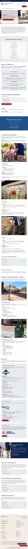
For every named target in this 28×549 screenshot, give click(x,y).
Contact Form (3, 522)
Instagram (18, 533)
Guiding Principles (4, 487)
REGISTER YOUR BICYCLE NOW (14, 127)
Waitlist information (4, 259)
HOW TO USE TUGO (5, 420)
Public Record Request (4, 533)
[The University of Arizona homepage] (6, 1)
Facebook (18, 532)
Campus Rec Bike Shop (10, 316)
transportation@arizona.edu (4, 523)
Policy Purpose (4, 485)
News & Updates (3, 537)
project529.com (11, 73)
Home (3, 8)
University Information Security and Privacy (14, 547)
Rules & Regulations (3, 532)
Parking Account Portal (22, 205)
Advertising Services (4, 538)
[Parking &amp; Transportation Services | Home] (7, 4)
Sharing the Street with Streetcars (6, 507)
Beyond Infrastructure (5, 491)
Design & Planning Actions (5, 489)
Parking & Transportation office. (6, 100)
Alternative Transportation (8, 8)
